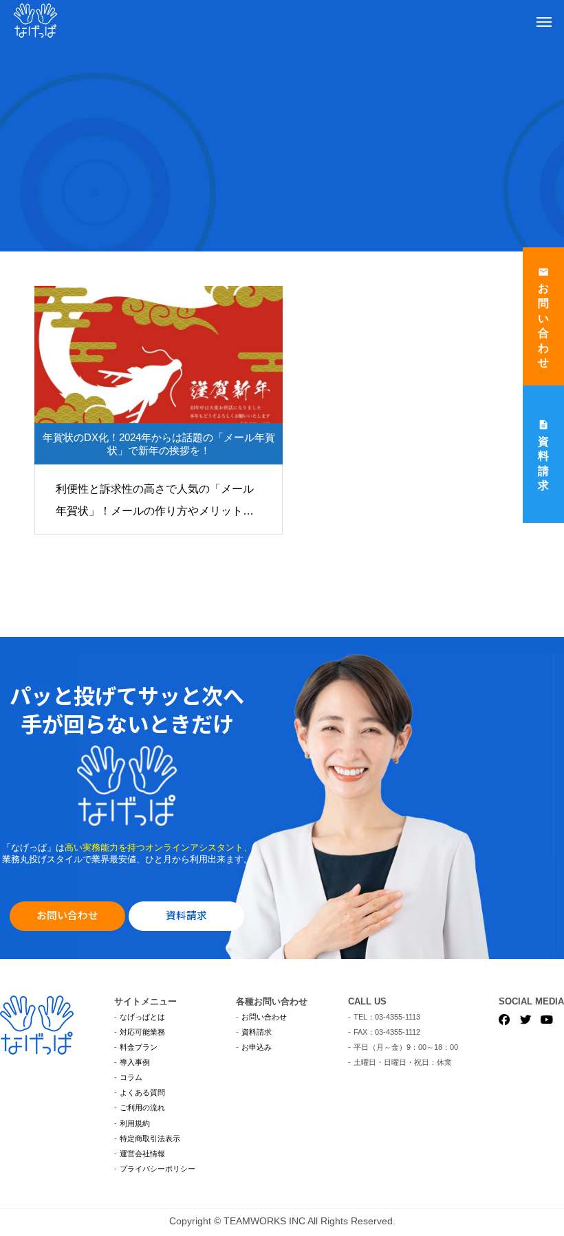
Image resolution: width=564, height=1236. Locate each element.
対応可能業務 (142, 1032)
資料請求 (186, 915)
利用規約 (135, 1123)
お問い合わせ (67, 915)
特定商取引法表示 (150, 1138)
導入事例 (135, 1062)
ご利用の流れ (142, 1107)
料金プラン (139, 1047)
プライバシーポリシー (157, 1169)
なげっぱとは (142, 1017)
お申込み (256, 1047)
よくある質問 (142, 1092)
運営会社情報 (142, 1153)
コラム (131, 1077)
